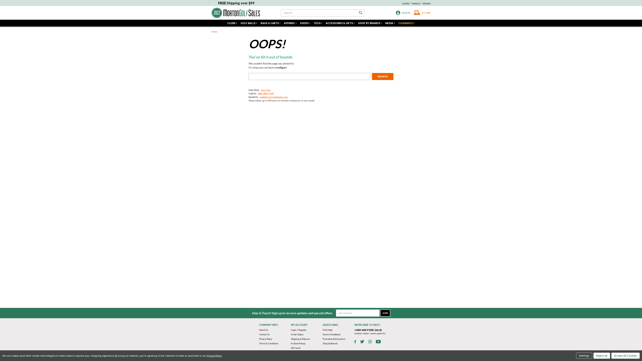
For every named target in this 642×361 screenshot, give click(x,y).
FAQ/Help (327, 330)
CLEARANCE (405, 23)
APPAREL (289, 23)
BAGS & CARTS (270, 23)
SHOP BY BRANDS (369, 23)
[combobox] (322, 12)
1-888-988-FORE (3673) (368, 330)
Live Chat (405, 3)
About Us (263, 330)
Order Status (297, 335)
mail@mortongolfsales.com (274, 97)
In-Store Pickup (298, 344)
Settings (584, 355)
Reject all (601, 355)
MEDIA (389, 23)
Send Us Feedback (331, 335)
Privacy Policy (265, 339)
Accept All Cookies (625, 355)
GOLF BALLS (248, 23)
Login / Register (298, 330)
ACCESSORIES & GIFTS (339, 23)
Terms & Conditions (268, 344)
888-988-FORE (266, 93)
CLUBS (231, 23)
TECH (317, 23)
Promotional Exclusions (334, 339)
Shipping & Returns (300, 339)
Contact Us (416, 3)
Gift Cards (427, 3)
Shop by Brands (330, 344)
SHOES (304, 23)
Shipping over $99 (236, 3)
